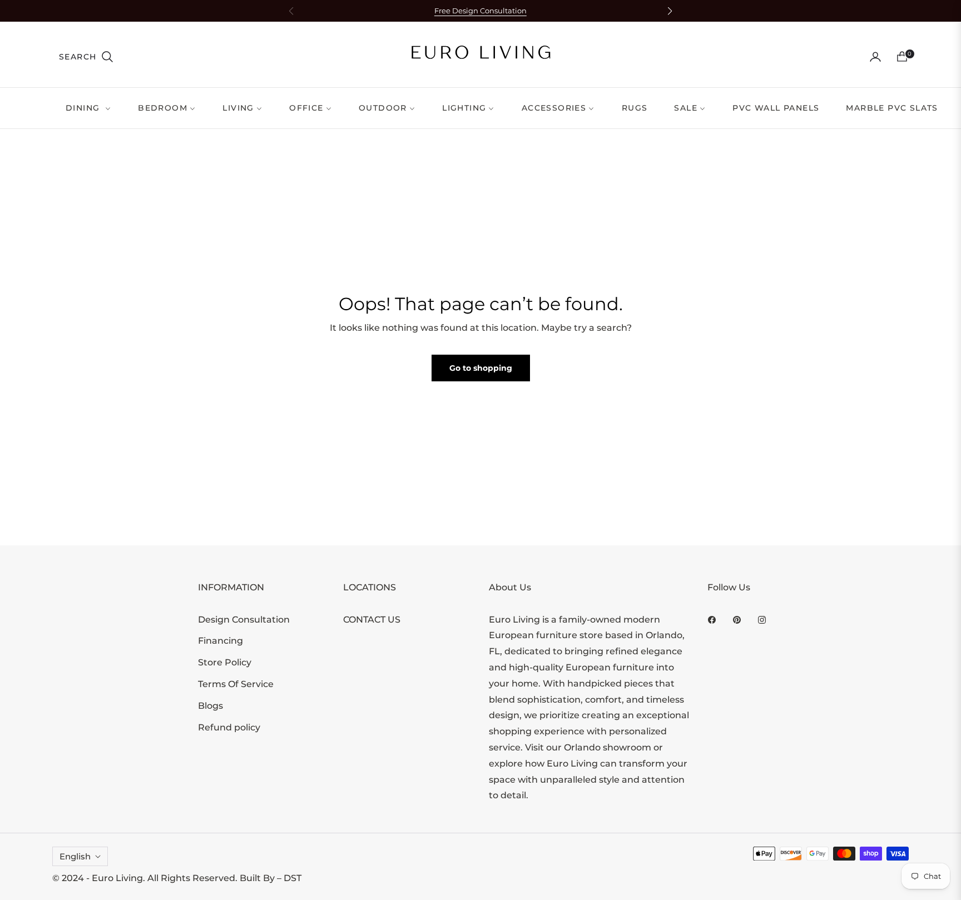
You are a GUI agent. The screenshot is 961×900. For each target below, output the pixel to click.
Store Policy (224, 662)
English (75, 856)
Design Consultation (244, 619)
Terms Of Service (236, 684)
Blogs (210, 705)
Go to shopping (480, 368)
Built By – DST (270, 878)
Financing (220, 640)
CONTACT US (371, 619)
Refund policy (229, 727)
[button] (86, 57)
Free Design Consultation (480, 11)
